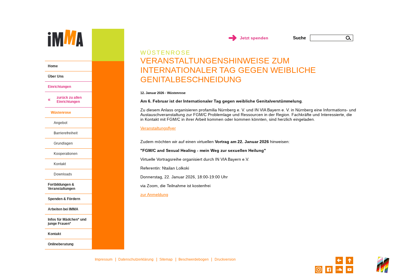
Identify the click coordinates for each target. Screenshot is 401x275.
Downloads (63, 174)
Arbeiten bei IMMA (63, 209)
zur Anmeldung (154, 194)
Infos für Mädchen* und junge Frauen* (67, 221)
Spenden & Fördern (64, 199)
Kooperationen (65, 154)
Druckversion (225, 259)
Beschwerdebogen (193, 259)
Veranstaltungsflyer (158, 128)
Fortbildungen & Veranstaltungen (61, 186)
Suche (299, 37)
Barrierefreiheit (65, 133)
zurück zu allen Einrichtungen (69, 99)
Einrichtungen (59, 87)
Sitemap (166, 259)
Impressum (103, 259)
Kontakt (60, 164)
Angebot (60, 123)
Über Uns (56, 76)
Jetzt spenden (254, 38)
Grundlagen (63, 143)
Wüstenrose (61, 112)
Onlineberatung (60, 244)
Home (53, 66)
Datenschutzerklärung (136, 259)
